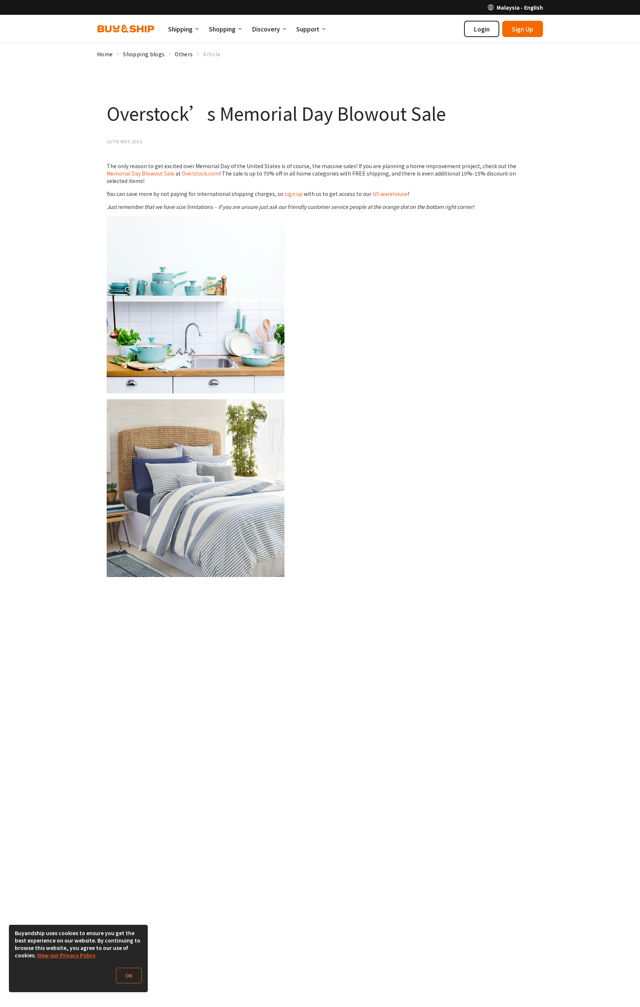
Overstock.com (200, 173)
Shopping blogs (143, 54)
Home (105, 54)
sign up (293, 193)
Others (184, 54)
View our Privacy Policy (66, 955)
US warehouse (390, 193)
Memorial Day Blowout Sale (140, 173)
